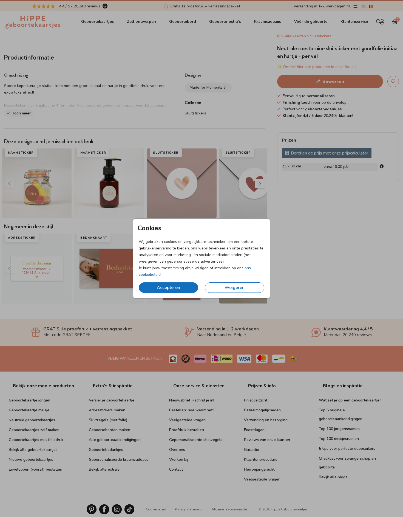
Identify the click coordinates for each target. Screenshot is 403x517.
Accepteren (168, 288)
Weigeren (235, 288)
